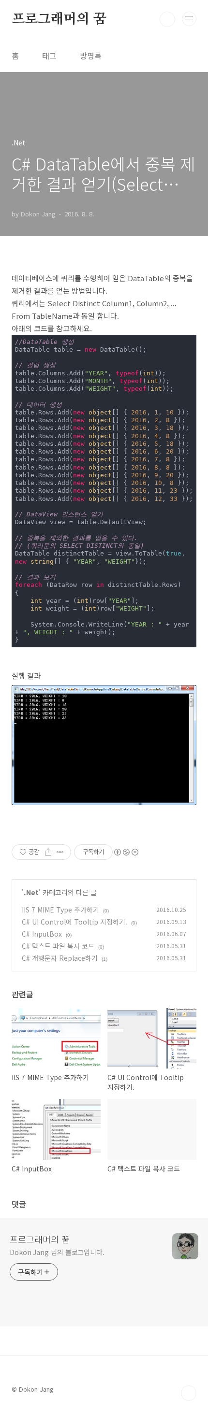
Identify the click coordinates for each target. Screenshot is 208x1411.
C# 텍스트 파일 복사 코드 (58, 946)
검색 (167, 19)
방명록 (91, 55)
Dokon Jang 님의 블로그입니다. (57, 1252)
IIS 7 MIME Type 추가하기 (60, 909)
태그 (49, 55)
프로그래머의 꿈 (59, 19)
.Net (31, 892)
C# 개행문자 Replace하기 (60, 958)
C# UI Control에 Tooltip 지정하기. (74, 921)
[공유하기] (48, 852)
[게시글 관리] (60, 852)
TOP (188, 1393)
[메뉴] (189, 19)
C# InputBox (42, 934)
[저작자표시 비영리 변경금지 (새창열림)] (126, 852)
